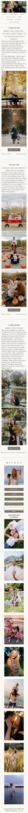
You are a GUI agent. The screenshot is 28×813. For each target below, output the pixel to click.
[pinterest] (12, 463)
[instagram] (7, 463)
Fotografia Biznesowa (14, 504)
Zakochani (13, 14)
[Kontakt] (18, 463)
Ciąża (20, 17)
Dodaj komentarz (22, 154)
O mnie (14, 494)
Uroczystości (14, 22)
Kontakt (14, 499)
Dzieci (22, 14)
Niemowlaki (10, 17)
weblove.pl (20, 810)
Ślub (5, 14)
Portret (18, 19)
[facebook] (9, 463)
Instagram (13, 332)
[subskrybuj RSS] (20, 463)
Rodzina (9, 19)
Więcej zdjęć (14, 150)
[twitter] (15, 463)
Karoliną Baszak (14, 334)
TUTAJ (24, 184)
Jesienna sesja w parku (14, 328)
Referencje (14, 489)
